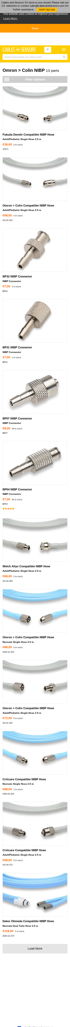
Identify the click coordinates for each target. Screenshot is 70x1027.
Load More (35, 948)
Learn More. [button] (10, 18)
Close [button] (35, 28)
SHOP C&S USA (47, 9)
